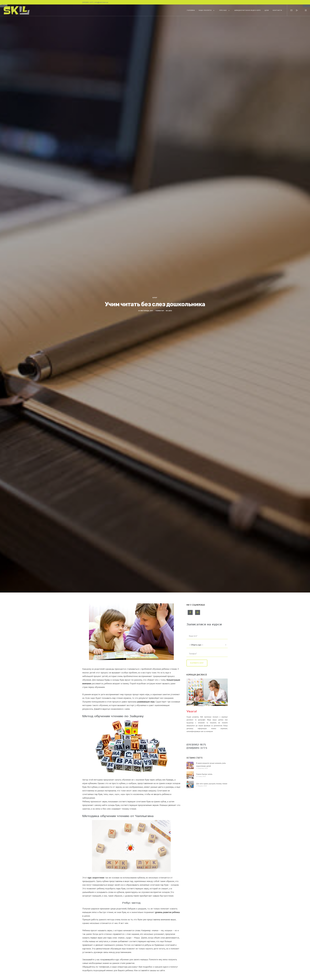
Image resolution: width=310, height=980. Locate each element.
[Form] (290, 10)
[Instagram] (197, 612)
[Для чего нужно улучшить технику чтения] (190, 784)
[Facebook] (190, 612)
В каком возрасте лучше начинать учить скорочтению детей (211, 764)
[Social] (295, 10)
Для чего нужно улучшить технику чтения (211, 783)
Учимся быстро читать (204, 774)
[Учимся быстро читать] (190, 775)
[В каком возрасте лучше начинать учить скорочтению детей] (190, 765)
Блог (155, 297)
